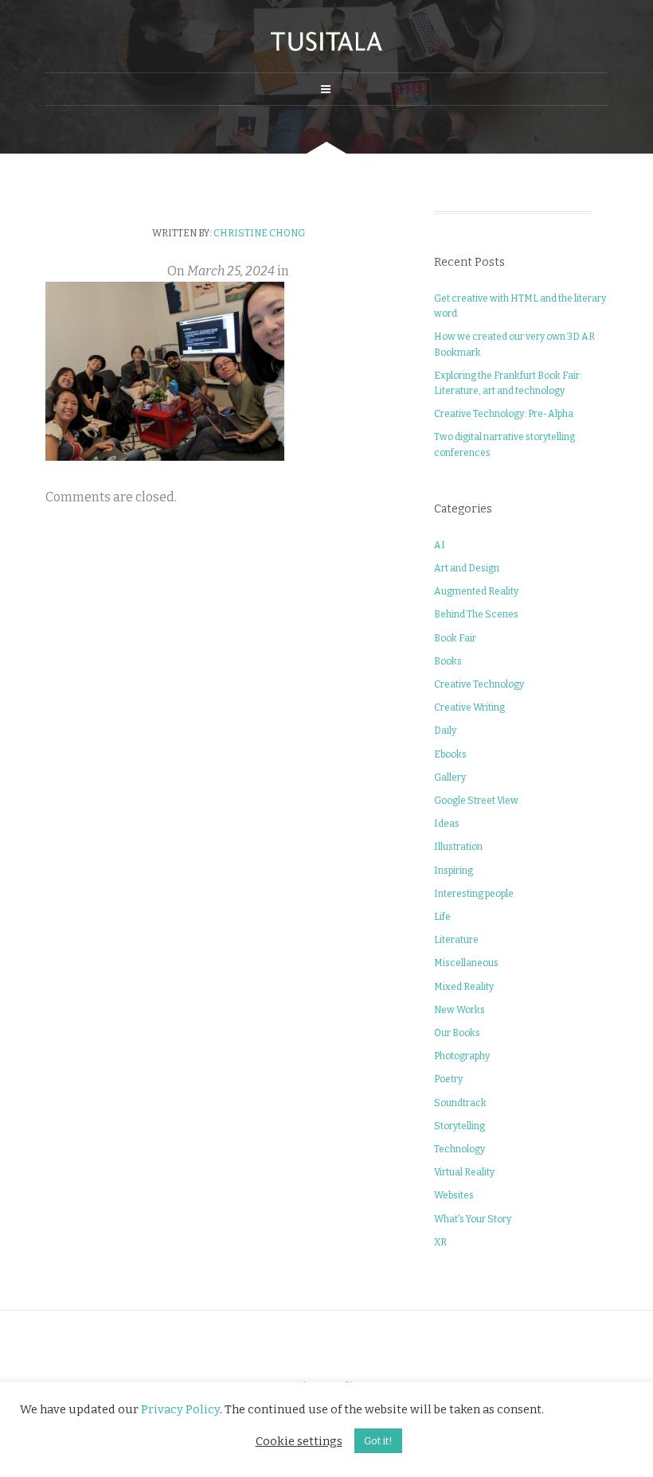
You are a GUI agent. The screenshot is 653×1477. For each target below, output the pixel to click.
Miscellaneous (466, 962)
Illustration (458, 846)
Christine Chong (259, 233)
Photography (462, 1056)
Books (448, 661)
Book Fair (455, 638)
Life (442, 916)
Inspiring (453, 870)
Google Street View (476, 800)
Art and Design (466, 568)
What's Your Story (472, 1219)
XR (440, 1242)
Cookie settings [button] (299, 1441)
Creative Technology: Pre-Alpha (503, 413)
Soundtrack (460, 1103)
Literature (456, 939)
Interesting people (474, 893)
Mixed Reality (464, 986)
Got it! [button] (378, 1441)
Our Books (457, 1033)
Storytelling (459, 1126)
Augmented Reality (476, 591)
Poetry (448, 1079)
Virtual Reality (464, 1172)
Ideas (446, 823)
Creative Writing (469, 707)
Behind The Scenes (476, 614)
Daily (445, 730)
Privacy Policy (180, 1409)
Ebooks (450, 754)
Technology (459, 1149)
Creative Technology (479, 684)
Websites (454, 1195)
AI (439, 545)
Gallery (450, 777)
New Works (459, 1009)
